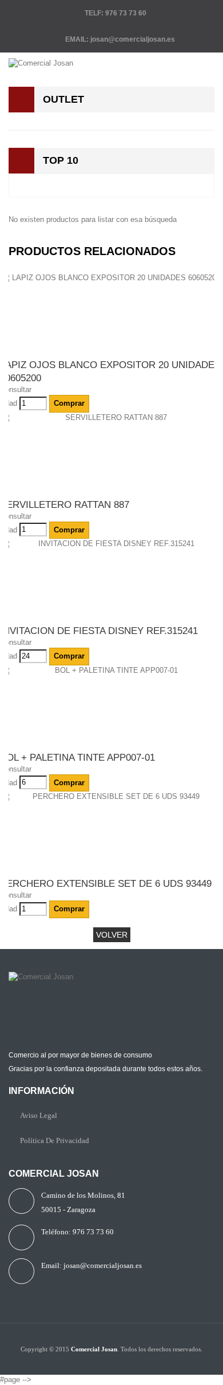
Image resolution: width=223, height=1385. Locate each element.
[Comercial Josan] (111, 63)
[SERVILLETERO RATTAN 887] (111, 455)
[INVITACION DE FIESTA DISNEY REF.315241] (111, 581)
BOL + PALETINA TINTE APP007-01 (77, 757)
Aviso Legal (38, 1115)
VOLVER (112, 934)
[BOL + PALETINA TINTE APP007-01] (111, 708)
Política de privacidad (54, 1140)
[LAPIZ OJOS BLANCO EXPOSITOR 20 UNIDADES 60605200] (111, 315)
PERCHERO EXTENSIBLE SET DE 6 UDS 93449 (106, 883)
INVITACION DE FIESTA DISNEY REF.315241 (99, 630)
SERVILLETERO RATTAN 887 (64, 504)
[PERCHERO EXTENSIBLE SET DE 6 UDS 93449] (111, 834)
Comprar (69, 403)
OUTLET (63, 99)
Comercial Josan (94, 1349)
